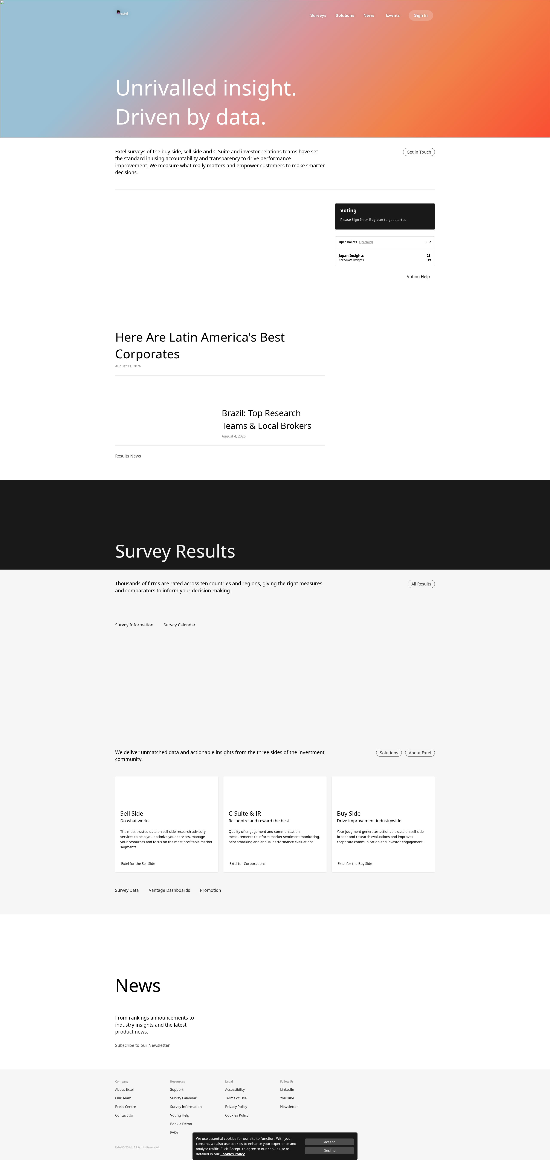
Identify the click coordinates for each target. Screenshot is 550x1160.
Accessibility (235, 1089)
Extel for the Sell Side (138, 863)
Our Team (123, 1098)
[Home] (134, 15)
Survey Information (186, 1106)
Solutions (389, 753)
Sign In (421, 15)
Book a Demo (181, 1123)
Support (176, 1089)
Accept (329, 1142)
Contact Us (124, 1115)
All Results (421, 584)
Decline (330, 1150)
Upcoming (366, 242)
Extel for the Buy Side (355, 863)
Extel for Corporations (247, 863)
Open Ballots (348, 242)
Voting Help (179, 1115)
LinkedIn (287, 1089)
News (369, 15)
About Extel (420, 753)
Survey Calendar (183, 1098)
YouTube (287, 1098)
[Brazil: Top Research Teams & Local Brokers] (165, 410)
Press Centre (125, 1106)
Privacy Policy (236, 1106)
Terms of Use (236, 1098)
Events (393, 15)
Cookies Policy (236, 1115)
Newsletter (289, 1106)
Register (376, 219)
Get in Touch (419, 152)
